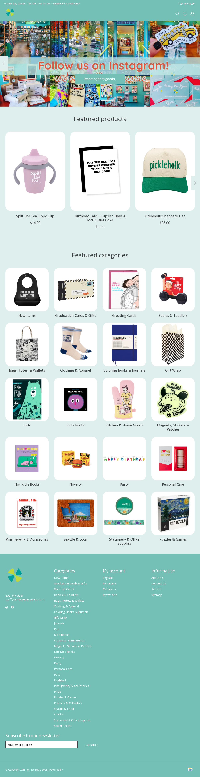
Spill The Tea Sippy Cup (35, 216)
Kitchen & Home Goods (124, 425)
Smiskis (58, 714)
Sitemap (156, 595)
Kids (27, 425)
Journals (59, 623)
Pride (57, 691)
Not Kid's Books (27, 484)
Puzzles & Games (173, 539)
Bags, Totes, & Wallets (27, 370)
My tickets (109, 589)
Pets (57, 674)
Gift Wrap (173, 370)
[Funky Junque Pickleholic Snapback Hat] (165, 171)
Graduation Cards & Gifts (75, 315)
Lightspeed (69, 769)
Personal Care (173, 484)
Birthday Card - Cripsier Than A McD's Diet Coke (100, 218)
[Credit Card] (190, 770)
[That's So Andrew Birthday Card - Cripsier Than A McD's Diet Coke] (100, 171)
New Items (27, 315)
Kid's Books (76, 425)
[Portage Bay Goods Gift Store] (10, 13)
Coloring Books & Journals (124, 370)
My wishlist (110, 595)
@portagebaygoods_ (100, 78)
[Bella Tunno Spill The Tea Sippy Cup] (35, 171)
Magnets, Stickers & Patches (173, 427)
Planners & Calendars (68, 703)
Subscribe (92, 745)
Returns (156, 589)
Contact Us (158, 583)
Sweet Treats (63, 726)
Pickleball (60, 680)
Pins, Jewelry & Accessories (27, 539)
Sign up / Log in (186, 3)
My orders (109, 583)
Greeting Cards (124, 315)
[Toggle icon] (177, 13)
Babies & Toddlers (173, 315)
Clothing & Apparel (75, 370)
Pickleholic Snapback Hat (165, 216)
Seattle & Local (76, 539)
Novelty (76, 484)
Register (108, 578)
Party (124, 484)
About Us (157, 578)
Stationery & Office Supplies (124, 541)
